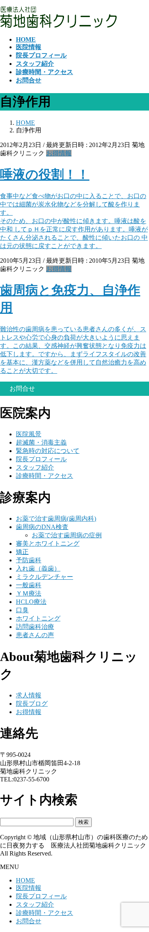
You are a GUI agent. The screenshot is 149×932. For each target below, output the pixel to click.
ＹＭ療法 (28, 593)
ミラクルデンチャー (44, 576)
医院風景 (28, 434)
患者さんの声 (35, 635)
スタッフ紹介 (35, 467)
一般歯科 (28, 585)
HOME (25, 880)
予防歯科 (28, 560)
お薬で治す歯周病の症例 (67, 535)
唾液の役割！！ (44, 174)
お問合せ (28, 921)
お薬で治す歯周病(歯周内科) (56, 518)
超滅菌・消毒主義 (41, 442)
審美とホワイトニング (47, 543)
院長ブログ (32, 703)
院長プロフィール (41, 459)
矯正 (22, 551)
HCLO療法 (31, 601)
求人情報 (28, 695)
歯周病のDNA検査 (42, 526)
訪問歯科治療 (35, 626)
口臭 (22, 610)
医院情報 (28, 887)
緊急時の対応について (47, 450)
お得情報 (59, 153)
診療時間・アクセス (44, 475)
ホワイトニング (38, 618)
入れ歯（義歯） (38, 568)
